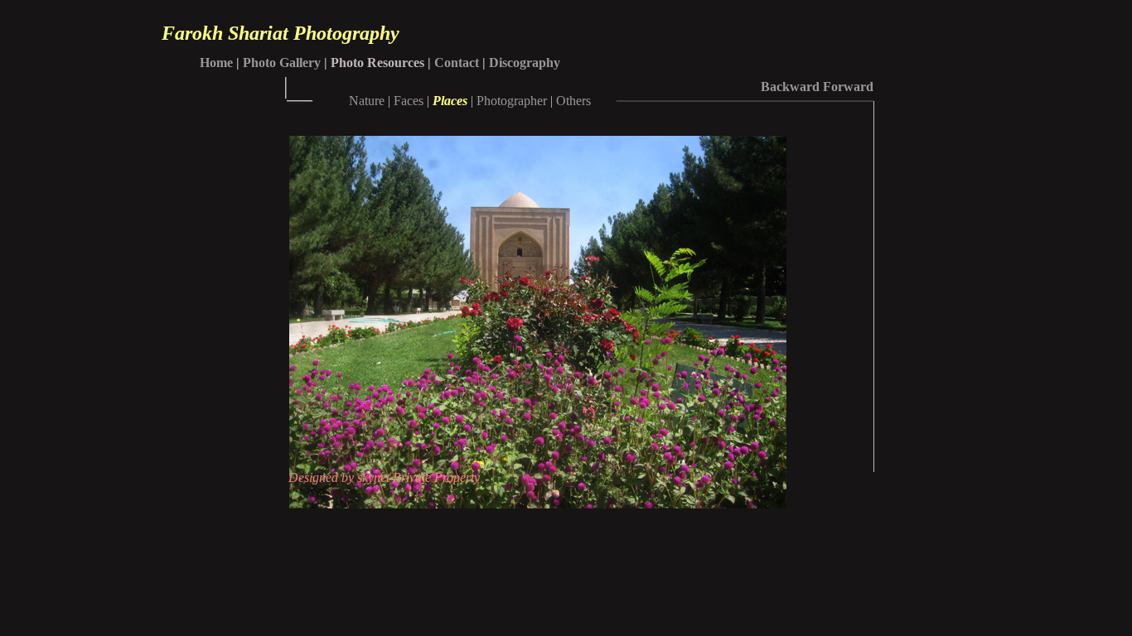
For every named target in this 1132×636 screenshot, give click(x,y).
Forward (848, 87)
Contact (456, 62)
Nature (367, 101)
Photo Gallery (282, 62)
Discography (524, 62)
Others (573, 101)
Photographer (512, 101)
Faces (408, 101)
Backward (790, 87)
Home (216, 62)
